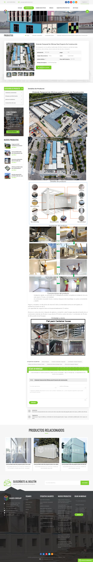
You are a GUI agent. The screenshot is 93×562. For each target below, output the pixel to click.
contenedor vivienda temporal (75, 361)
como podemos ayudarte (11, 113)
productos (28, 8)
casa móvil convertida (45, 499)
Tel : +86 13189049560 (11, 508)
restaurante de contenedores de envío (47, 527)
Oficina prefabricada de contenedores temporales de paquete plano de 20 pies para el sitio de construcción (17, 167)
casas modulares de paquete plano (46, 519)
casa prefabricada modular (46, 511)
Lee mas (14, 147)
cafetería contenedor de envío (46, 513)
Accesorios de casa (10, 103)
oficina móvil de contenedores (46, 515)
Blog (27, 512)
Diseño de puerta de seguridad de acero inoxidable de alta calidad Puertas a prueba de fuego (65, 530)
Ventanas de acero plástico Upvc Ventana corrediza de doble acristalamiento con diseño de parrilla (64, 537)
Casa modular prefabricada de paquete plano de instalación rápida (75, 464)
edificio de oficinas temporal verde (36, 364)
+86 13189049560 (11, 2)
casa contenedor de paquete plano (46, 503)
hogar (20, 8)
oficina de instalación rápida (71, 364)
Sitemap (60, 557)
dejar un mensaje (86, 560)
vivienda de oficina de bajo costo (54, 364)
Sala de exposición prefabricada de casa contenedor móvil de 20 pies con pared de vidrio (17, 175)
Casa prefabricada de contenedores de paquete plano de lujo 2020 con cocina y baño (17, 152)
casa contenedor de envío (45, 508)
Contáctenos (12, 131)
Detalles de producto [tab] (36, 89)
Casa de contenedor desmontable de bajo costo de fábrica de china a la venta (17, 160)
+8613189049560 (10, 514)
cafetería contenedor (44, 506)
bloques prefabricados (11, 96)
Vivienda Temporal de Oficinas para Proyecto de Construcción (50, 380)
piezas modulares (10, 99)
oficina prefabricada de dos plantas (46, 523)
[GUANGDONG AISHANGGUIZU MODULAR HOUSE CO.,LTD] (10, 11)
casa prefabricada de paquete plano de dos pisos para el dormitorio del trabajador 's (19, 464)
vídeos (51, 8)
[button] (89, 454)
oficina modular (45, 361)
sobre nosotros (41, 8)
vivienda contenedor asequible (58, 361)
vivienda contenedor (37, 35)
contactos (21, 15)
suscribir (85, 482)
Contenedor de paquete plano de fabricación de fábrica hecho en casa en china (47, 464)
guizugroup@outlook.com (27, 2)
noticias (75, 8)
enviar (79, 514)
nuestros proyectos (63, 8)
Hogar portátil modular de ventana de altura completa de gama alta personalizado (17, 145)
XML (64, 557)
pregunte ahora (44, 67)
